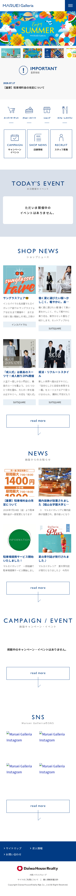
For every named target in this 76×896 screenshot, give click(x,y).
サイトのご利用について (28, 879)
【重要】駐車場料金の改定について (23, 87)
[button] (5, 28)
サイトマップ (13, 848)
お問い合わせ (13, 854)
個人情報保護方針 (50, 879)
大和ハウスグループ (38, 874)
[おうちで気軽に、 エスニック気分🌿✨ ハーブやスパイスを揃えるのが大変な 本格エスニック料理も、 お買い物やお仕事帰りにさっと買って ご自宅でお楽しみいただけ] (54, 745)
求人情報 (37, 848)
